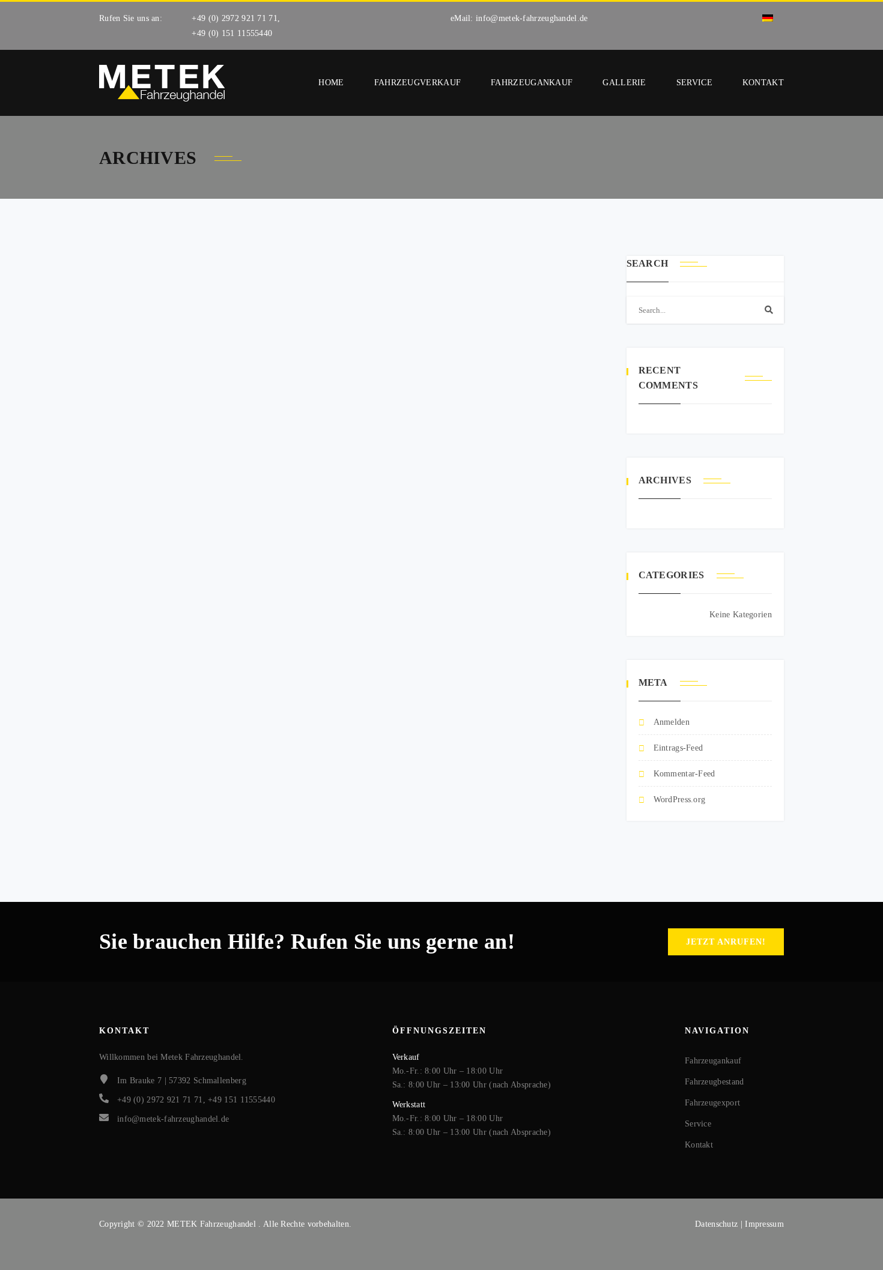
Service (694, 82)
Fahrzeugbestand (714, 1081)
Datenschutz (718, 1224)
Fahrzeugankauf (531, 82)
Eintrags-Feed (678, 747)
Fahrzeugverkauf (417, 82)
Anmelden (672, 722)
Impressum (764, 1224)
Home (331, 82)
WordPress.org (680, 799)
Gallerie (624, 82)
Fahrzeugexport (712, 1102)
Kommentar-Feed (684, 773)
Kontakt (763, 82)
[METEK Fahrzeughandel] (162, 83)
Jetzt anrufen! (726, 941)
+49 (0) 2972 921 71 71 (235, 18)
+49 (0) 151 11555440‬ (232, 33)
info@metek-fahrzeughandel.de (531, 18)
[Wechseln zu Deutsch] (767, 18)
